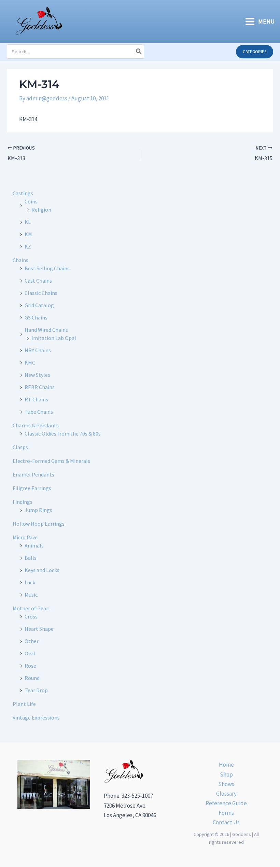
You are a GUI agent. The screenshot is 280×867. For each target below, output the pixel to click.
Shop (226, 774)
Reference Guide (226, 803)
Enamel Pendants (33, 474)
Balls (31, 557)
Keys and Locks (42, 570)
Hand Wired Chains (46, 329)
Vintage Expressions (36, 717)
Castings (23, 193)
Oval (30, 653)
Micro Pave (25, 537)
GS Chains (36, 317)
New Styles (37, 374)
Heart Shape (39, 628)
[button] (254, 51)
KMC (30, 362)
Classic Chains (41, 292)
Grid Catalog (39, 305)
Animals (34, 545)
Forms (226, 812)
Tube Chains (39, 411)
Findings (22, 501)
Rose (30, 665)
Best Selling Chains (47, 268)
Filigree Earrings (32, 488)
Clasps (20, 447)
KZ (28, 246)
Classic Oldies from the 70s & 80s (63, 433)
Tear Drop (36, 690)
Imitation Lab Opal (53, 338)
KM (28, 234)
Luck (30, 582)
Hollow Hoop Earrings (39, 523)
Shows (226, 784)
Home (226, 764)
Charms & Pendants (36, 425)
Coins (31, 201)
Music (31, 594)
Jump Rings (38, 510)
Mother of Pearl (31, 608)
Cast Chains (38, 280)
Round (32, 677)
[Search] (139, 51)
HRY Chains (38, 350)
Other (32, 641)
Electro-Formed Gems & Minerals (51, 460)
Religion (41, 209)
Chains (20, 260)
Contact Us (226, 822)
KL (28, 221)
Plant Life (24, 703)
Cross (31, 616)
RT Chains (36, 399)
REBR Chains (40, 387)
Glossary (226, 793)
